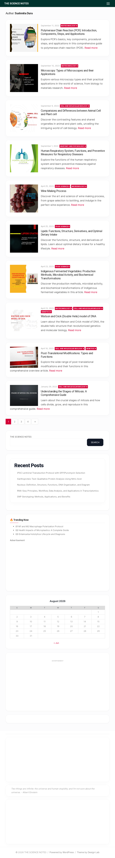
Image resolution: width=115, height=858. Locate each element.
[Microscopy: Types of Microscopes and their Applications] (24, 78)
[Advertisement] (57, 564)
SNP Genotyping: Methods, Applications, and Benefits (43, 496)
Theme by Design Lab (88, 852)
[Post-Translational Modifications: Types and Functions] (24, 357)
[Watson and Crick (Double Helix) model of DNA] (24, 321)
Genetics (46, 312)
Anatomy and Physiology (72, 146)
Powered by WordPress (62, 852)
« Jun (56, 643)
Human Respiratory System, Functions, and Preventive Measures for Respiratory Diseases (73, 152)
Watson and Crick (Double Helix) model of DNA (68, 316)
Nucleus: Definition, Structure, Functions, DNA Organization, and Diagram (53, 484)
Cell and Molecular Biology (74, 106)
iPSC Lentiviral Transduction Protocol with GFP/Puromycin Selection (51, 473)
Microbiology (78, 186)
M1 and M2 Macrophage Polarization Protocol (40, 526)
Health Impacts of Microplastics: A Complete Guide (44, 530)
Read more (91, 47)
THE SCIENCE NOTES (16, 3)
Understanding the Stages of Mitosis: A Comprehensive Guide (64, 393)
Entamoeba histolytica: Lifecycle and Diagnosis (42, 534)
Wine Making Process (53, 191)
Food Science (62, 186)
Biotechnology (68, 26)
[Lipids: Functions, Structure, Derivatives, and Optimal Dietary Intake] (24, 239)
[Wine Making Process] (24, 198)
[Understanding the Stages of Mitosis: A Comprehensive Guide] (24, 395)
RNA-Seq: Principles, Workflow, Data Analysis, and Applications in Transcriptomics (58, 490)
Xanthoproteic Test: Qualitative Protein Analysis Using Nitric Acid (49, 479)
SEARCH (95, 442)
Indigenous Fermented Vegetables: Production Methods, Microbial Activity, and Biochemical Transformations (68, 275)
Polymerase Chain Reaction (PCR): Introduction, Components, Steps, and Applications (69, 32)
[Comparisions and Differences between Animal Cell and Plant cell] (24, 118)
